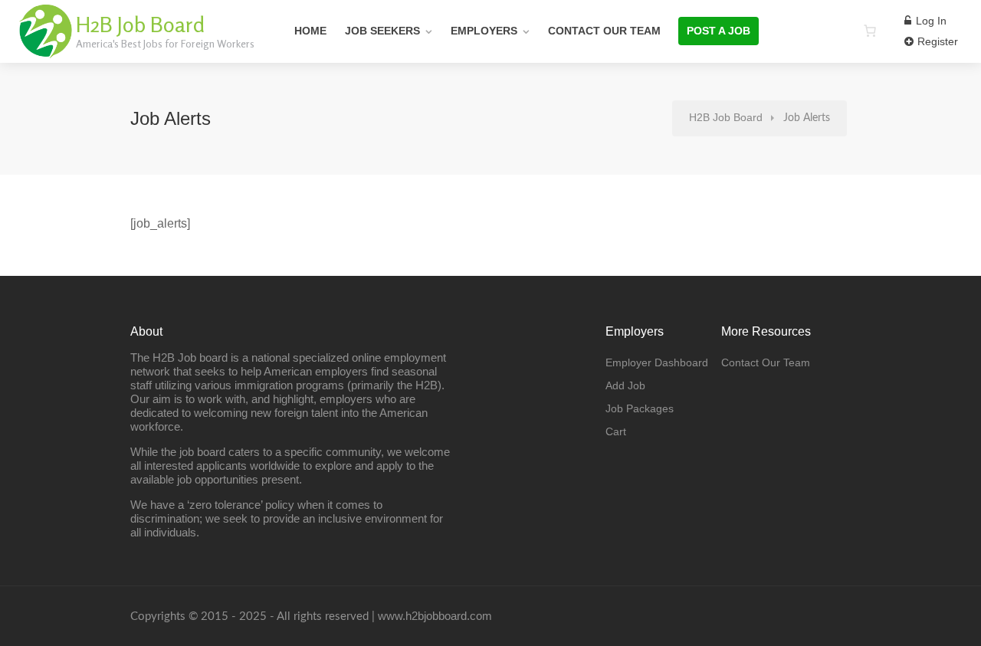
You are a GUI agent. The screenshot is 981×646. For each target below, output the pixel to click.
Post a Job (718, 31)
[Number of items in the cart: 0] (870, 30)
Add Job (625, 385)
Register (936, 41)
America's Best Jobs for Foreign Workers (165, 43)
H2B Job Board (140, 24)
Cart (615, 431)
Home (310, 31)
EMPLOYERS (484, 31)
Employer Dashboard (656, 362)
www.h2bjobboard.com (435, 615)
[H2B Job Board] (46, 49)
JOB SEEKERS (382, 31)
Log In (930, 21)
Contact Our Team (604, 31)
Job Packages (639, 408)
